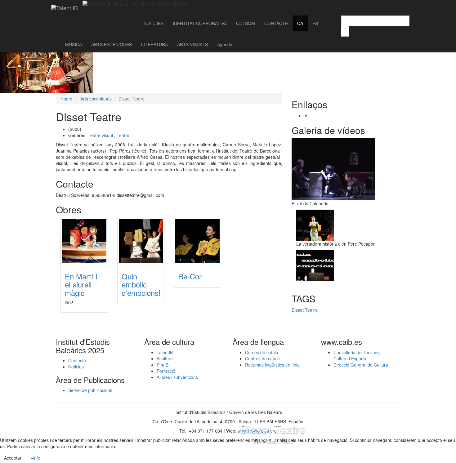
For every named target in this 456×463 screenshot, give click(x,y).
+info (35, 458)
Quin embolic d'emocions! (141, 284)
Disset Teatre (305, 310)
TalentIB (165, 352)
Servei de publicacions (90, 390)
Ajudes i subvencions (177, 377)
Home (66, 99)
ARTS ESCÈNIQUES (111, 44)
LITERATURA (154, 44)
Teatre (123, 135)
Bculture (165, 358)
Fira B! (163, 365)
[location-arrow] (305, 116)
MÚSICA (73, 44)
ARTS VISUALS (192, 44)
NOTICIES (153, 23)
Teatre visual (100, 135)
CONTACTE (276, 23)
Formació (166, 371)
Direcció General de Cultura (360, 365)
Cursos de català (261, 352)
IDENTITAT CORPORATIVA (200, 23)
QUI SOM (245, 23)
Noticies (76, 366)
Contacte (77, 360)
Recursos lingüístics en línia (272, 365)
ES (315, 23)
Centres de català (262, 358)
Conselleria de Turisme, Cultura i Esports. (356, 355)
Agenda (224, 44)
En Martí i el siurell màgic (81, 284)
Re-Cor (190, 276)
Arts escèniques (96, 99)
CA (300, 23)
